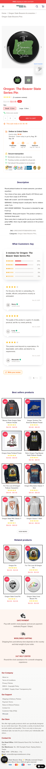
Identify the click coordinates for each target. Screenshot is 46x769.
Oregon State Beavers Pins (12, 17)
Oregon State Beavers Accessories (21, 13)
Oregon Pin (12, 565)
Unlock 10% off (4, 759)
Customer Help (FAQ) (9, 711)
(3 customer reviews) (20, 97)
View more (23, 531)
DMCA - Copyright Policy (10, 686)
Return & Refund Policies (10, 705)
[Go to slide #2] (28, 80)
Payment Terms (7, 702)
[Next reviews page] (41, 378)
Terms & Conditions (9, 680)
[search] (37, 6)
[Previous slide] (5, 47)
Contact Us (6, 708)
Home (4, 13)
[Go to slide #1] (17, 80)
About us (5, 677)
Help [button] (42, 766)
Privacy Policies (7, 683)
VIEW (12, 416)
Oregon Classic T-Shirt (34, 518)
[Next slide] (41, 47)
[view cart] (43, 6)
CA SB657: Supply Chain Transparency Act (16, 689)
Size (4, 105)
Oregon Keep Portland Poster (12, 453)
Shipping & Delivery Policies (11, 699)
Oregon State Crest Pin (12, 596)
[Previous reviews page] (30, 378)
